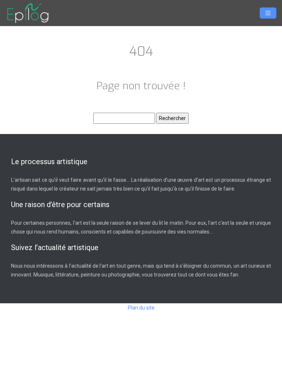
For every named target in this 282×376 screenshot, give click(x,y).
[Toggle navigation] (268, 13)
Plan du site (141, 308)
